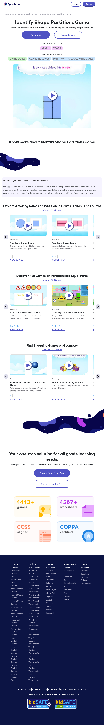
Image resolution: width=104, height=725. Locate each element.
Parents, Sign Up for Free (52, 473)
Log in (76, 4)
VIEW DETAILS (16, 260)
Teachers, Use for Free (52, 484)
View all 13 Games (52, 280)
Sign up (89, 4)
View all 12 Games (52, 210)
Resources (9, 14)
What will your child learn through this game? (25, 180)
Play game (35, 35)
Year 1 (36, 14)
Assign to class (68, 35)
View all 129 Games (52, 349)
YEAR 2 (57, 48)
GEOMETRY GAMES (39, 59)
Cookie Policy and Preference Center (67, 689)
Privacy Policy (39, 689)
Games (20, 14)
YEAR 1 (46, 48)
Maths (28, 14)
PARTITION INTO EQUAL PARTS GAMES (73, 59)
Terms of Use (24, 689)
